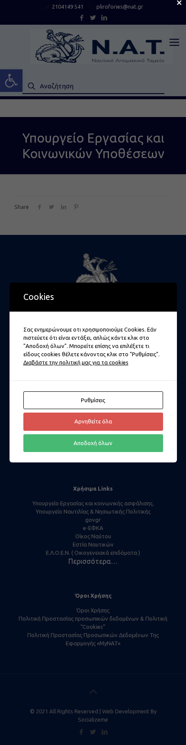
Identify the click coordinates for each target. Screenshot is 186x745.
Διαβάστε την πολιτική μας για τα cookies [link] (75, 362)
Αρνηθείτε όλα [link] (93, 421)
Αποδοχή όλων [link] (93, 443)
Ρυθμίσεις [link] (93, 400)
